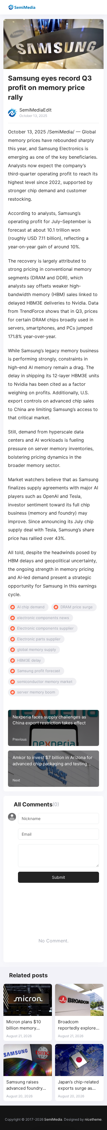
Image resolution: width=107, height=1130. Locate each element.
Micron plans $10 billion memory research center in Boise (24, 1025)
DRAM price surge (76, 607)
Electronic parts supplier (38, 639)
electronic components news (43, 617)
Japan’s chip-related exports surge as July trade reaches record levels (78, 1085)
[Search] (86, 7)
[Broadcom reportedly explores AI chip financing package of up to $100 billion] (79, 1000)
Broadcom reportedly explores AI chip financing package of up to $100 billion (78, 1025)
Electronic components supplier (45, 628)
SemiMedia (53, 1119)
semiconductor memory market (44, 681)
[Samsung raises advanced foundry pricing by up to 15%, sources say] (27, 1060)
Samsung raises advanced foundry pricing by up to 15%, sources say (27, 1085)
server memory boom (36, 692)
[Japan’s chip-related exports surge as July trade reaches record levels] (79, 1060)
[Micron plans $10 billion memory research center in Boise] (27, 1000)
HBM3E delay (29, 660)
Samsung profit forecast (38, 670)
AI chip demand (31, 607)
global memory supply (36, 649)
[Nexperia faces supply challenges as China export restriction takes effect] (53, 728)
